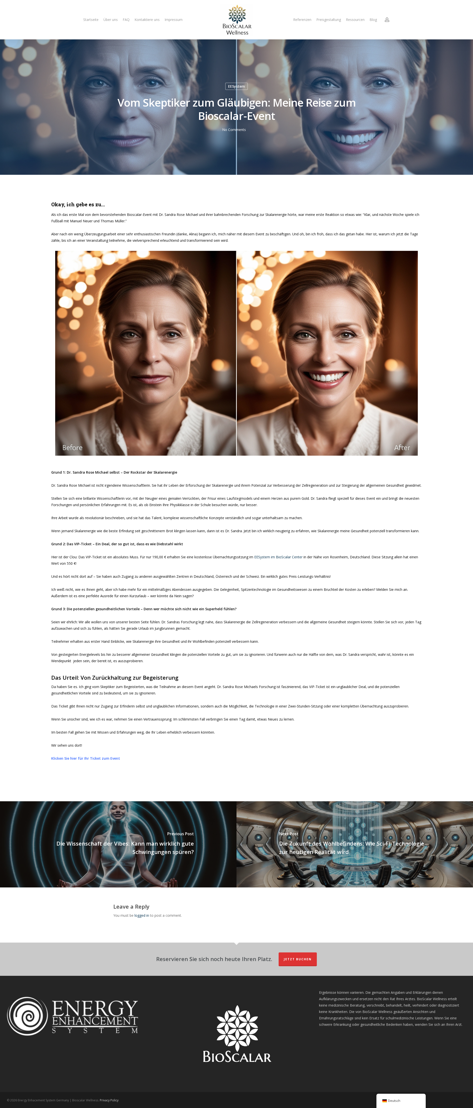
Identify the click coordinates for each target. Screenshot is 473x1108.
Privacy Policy (109, 1100)
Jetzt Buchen (298, 959)
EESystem (236, 86)
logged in (142, 915)
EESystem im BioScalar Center (278, 557)
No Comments (234, 129)
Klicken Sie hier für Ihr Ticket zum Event (86, 758)
